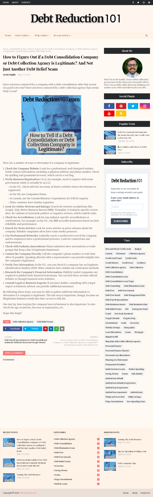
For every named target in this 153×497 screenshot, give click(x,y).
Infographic (129, 327)
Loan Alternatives (113, 332)
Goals (123, 323)
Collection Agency (137, 253)
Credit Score (127, 263)
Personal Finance (113, 346)
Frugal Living (129, 318)
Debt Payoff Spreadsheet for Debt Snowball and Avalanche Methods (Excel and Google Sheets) (32, 463)
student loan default (114, 378)
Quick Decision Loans (115, 369)
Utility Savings (134, 397)
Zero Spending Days (136, 401)
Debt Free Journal (126, 290)
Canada (108, 253)
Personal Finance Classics (117, 351)
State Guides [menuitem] (22, 35)
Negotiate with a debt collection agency (122, 341)
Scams (125, 374)
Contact (25, 2)
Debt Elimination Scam (134, 286)
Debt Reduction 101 (28, 493)
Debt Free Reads (112, 295)
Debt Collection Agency (23, 322)
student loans (136, 392)
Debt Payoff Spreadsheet (116, 300)
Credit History (111, 263)
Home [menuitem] (8, 35)
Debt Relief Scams (18, 49)
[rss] (121, 113)
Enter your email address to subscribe (125, 199)
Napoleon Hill (111, 337)
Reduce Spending (136, 369)
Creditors (141, 263)
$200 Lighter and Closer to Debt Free (132, 148)
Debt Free (109, 290)
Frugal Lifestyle (112, 318)
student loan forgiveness (116, 388)
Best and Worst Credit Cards (118, 249)
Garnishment (111, 323)
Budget (138, 249)
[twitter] (138, 2)
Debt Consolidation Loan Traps (119, 281)
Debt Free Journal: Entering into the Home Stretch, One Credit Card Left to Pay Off (133, 135)
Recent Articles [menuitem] (62, 35)
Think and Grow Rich (114, 397)
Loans (128, 332)
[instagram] (144, 2)
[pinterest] (148, 2)
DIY (126, 309)
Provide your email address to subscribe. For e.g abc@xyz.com (124, 214)
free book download (124, 314)
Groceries (134, 323)
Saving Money (111, 374)
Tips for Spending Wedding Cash (132, 451)
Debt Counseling (112, 286)
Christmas (120, 253)
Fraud (108, 314)
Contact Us (145, 493)
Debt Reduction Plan (138, 304)
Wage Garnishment (114, 401)
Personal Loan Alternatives (117, 355)
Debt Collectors (136, 267)
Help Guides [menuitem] (41, 35)
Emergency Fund (140, 309)
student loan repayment (116, 392)
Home (6, 2)
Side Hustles (137, 374)
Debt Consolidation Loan (116, 277)
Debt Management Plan (134, 295)
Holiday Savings (112, 327)
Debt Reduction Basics (115, 304)
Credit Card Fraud (113, 258)
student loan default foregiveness (120, 383)
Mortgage (138, 332)
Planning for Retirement (116, 360)
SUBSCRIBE (121, 221)
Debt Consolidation (114, 272)
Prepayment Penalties (115, 364)
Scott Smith (9, 75)
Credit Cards (131, 258)
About (15, 2)
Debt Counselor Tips (127, 463)
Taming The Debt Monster (28, 474)
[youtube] (109, 113)
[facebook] (133, 2)
